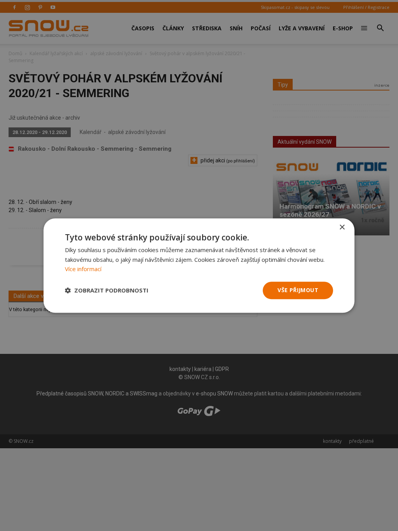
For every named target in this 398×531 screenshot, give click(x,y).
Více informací (83, 269)
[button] (106, 290)
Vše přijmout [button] (298, 290)
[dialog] (199, 265)
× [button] (342, 227)
